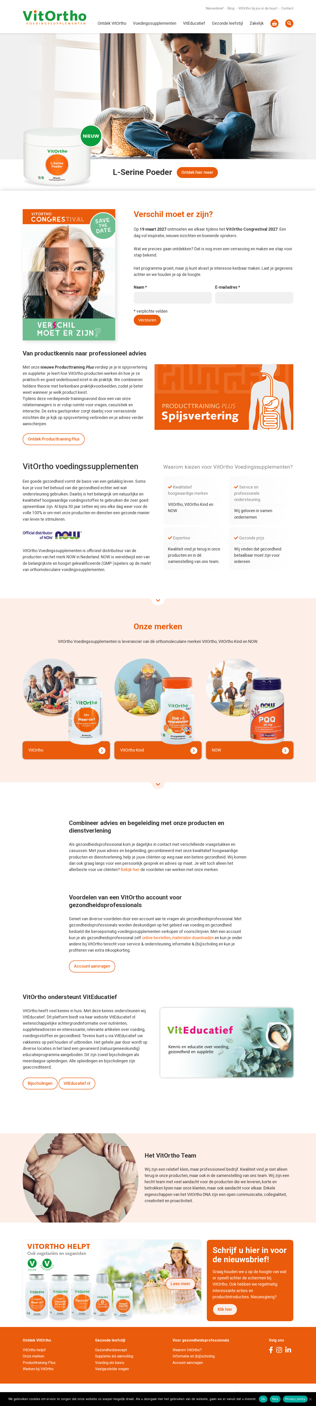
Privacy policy (295, 1399)
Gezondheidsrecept (111, 1350)
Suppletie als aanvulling (114, 1356)
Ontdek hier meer (197, 172)
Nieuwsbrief (215, 8)
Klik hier (225, 1309)
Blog (231, 8)
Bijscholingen (40, 1083)
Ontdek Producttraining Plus (54, 439)
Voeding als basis (109, 1362)
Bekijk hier (130, 869)
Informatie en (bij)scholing (194, 1356)
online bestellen (156, 937)
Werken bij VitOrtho (38, 1369)
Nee (275, 1399)
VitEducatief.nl (77, 1083)
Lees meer (180, 1284)
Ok (263, 1399)
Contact (287, 8)
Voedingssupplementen (154, 23)
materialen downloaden (193, 937)
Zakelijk (257, 23)
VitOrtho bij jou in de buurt (257, 8)
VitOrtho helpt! (34, 1350)
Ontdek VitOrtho (112, 23)
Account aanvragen (92, 966)
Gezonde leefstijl (227, 23)
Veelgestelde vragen (112, 1369)
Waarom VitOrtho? (187, 1350)
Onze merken (33, 1356)
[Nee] (310, 1399)
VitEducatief (194, 23)
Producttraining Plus (39, 1362)
